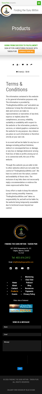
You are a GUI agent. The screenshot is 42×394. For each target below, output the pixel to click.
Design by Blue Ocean (26, 390)
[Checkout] (31, 65)
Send (20, 368)
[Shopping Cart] (27, 65)
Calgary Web (12, 390)
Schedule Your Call (26, 51)
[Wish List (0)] (23, 65)
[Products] (13, 65)
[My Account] (18, 65)
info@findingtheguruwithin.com (23, 262)
